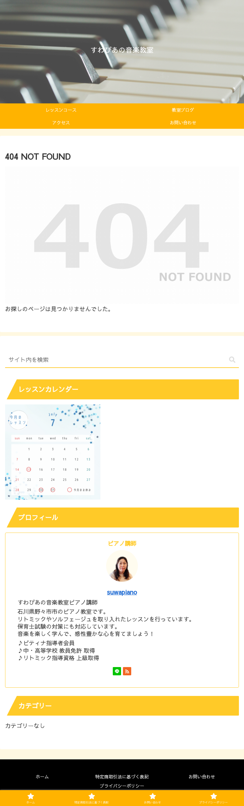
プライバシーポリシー (122, 786)
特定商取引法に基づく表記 (122, 776)
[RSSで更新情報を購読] (127, 671)
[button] (232, 360)
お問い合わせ (201, 776)
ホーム (42, 776)
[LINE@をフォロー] (117, 671)
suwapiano (122, 591)
